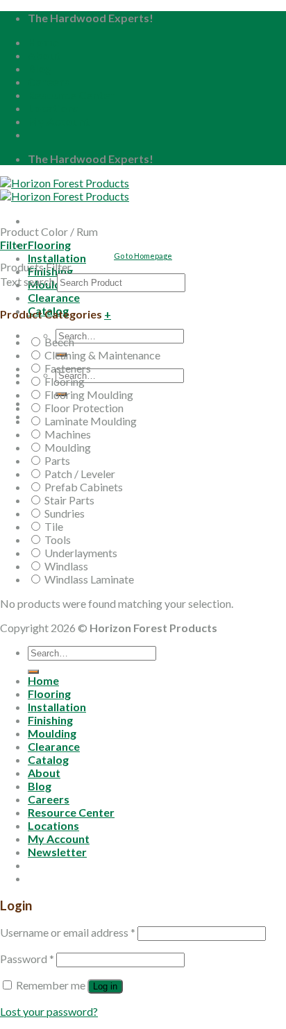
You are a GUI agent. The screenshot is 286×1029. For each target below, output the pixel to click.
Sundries (64, 513)
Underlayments (80, 552)
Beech (59, 341)
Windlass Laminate (89, 579)
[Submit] (33, 672)
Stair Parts (69, 500)
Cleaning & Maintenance (102, 355)
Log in (105, 986)
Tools (57, 539)
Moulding (67, 447)
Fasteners (67, 368)
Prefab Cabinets (83, 486)
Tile (53, 526)
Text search (27, 281)
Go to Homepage (143, 255)
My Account (59, 121)
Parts (57, 460)
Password (27, 958)
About (44, 55)
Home (43, 42)
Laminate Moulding (90, 420)
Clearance (54, 297)
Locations (53, 107)
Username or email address (67, 932)
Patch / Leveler (79, 473)
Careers (48, 81)
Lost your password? (49, 1011)
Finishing (50, 719)
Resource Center (71, 94)
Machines (67, 434)
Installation (57, 706)
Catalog (48, 759)
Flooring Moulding (88, 394)
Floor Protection (84, 407)
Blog (39, 68)
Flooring (49, 244)
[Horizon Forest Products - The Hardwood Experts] (64, 189)
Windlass (66, 565)
